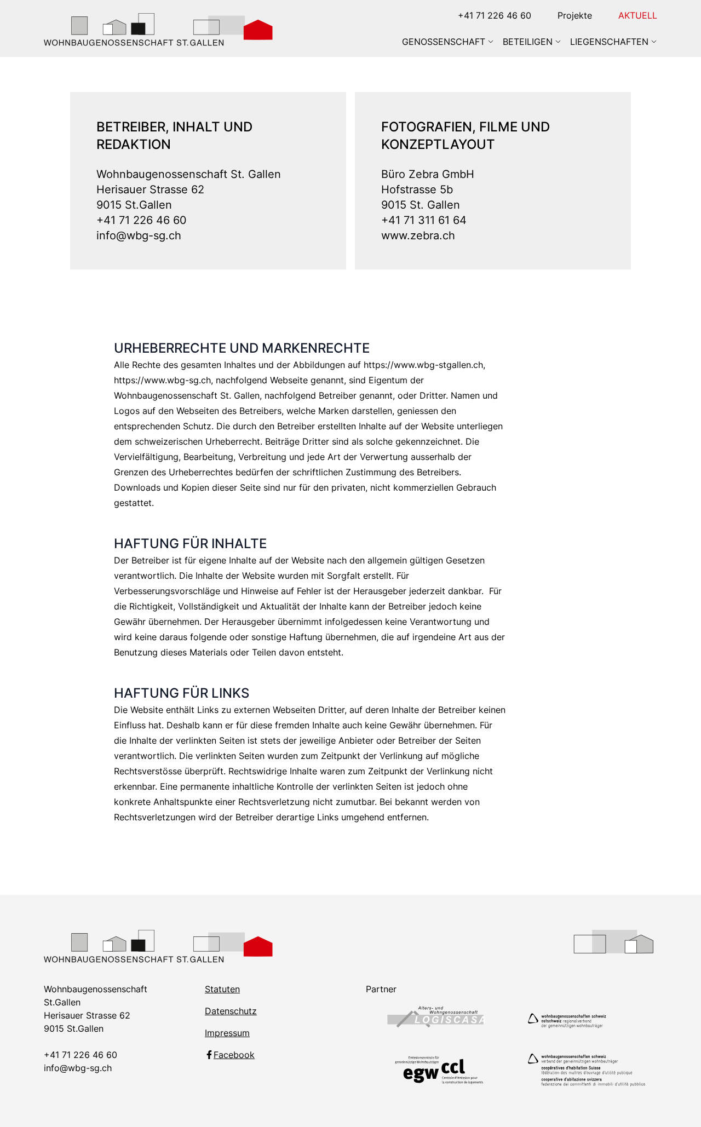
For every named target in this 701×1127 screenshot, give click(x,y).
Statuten (222, 989)
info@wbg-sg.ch (138, 235)
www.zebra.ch (418, 235)
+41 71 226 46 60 (494, 15)
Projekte (575, 15)
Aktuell (637, 15)
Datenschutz (231, 1010)
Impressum (227, 1032)
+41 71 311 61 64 (424, 220)
